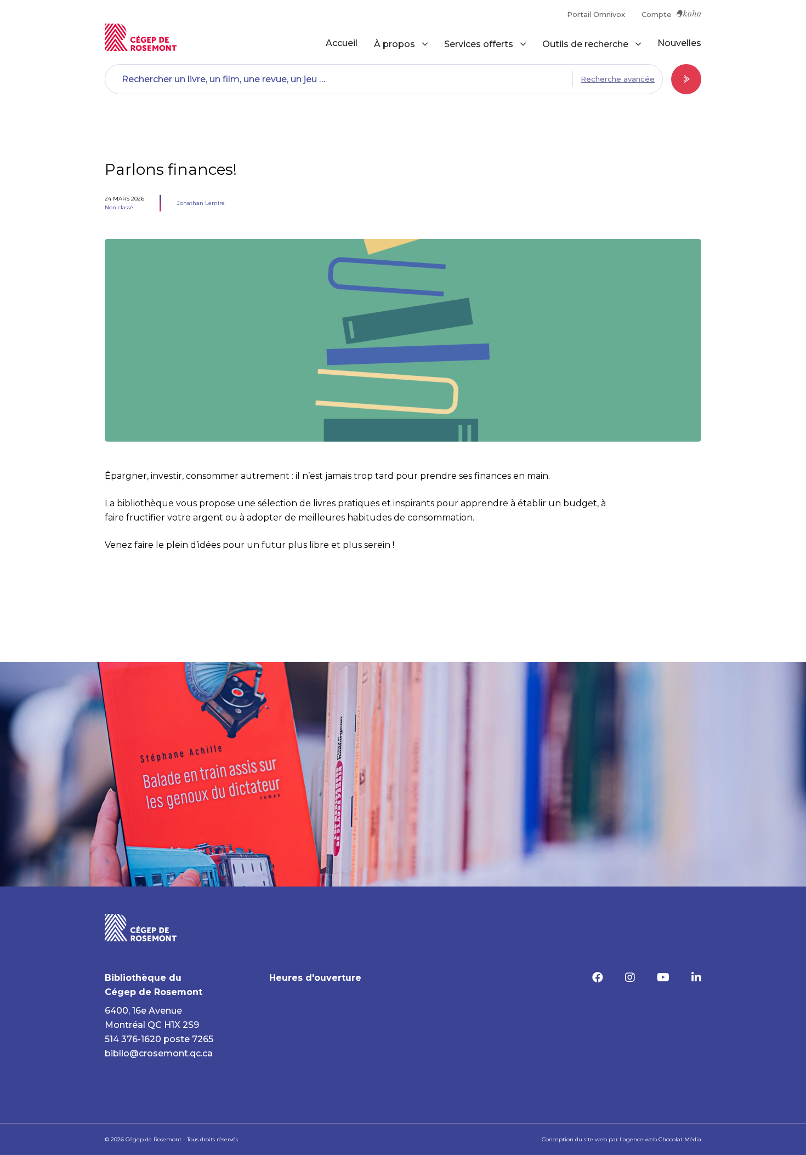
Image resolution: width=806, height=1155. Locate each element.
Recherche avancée (618, 79)
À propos (394, 44)
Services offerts (478, 44)
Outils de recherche (585, 44)
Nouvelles (679, 43)
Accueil (341, 43)
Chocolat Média (680, 1139)
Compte (657, 14)
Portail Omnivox (596, 14)
